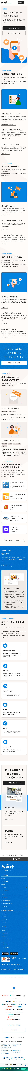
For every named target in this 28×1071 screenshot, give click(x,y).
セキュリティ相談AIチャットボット (6, 1047)
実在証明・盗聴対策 (4, 1048)
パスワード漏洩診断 (4, 1045)
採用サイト (18, 1025)
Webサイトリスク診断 (12, 1045)
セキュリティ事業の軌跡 (5, 1053)
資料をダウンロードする (14, 33)
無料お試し (20, 2)
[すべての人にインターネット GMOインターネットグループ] (12, 1065)
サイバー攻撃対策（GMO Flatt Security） (7, 1052)
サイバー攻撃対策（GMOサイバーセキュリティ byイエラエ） (10, 1050)
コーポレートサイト (11, 1025)
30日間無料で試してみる (14, 28)
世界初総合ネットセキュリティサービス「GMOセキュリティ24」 (11, 1044)
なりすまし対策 (17, 1052)
